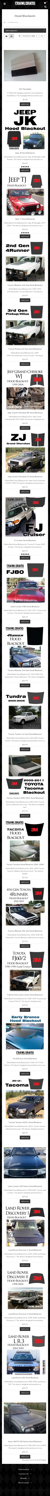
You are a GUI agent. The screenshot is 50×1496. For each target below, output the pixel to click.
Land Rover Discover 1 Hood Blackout (25, 1250)
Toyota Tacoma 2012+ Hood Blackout (25, 1122)
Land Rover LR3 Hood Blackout (25, 1378)
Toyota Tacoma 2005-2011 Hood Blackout (25, 798)
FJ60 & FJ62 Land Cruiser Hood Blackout (25, 995)
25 (42, 36)
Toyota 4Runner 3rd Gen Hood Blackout (25, 670)
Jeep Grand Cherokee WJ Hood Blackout (25, 413)
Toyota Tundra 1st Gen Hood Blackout (25, 734)
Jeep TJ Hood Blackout (25, 219)
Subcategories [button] (11, 30)
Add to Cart (25, 104)
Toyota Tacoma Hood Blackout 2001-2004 (25, 864)
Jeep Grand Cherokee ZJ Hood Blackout (25, 477)
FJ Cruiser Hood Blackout (25, 540)
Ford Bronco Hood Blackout (25, 1059)
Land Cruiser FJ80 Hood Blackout (25, 607)
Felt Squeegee (25, 89)
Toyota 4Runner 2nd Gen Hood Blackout (25, 285)
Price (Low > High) (29, 36)
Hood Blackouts (13, 22)
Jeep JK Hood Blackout (25, 153)
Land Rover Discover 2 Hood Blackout (25, 1314)
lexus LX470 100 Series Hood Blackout (25, 1441)
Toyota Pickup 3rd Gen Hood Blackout (25, 349)
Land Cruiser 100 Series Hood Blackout (25, 1186)
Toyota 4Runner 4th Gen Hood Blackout (25, 931)
